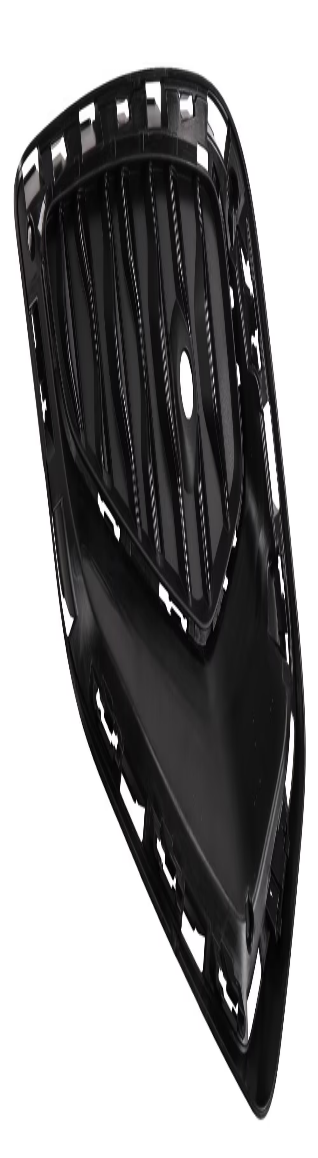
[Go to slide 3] (5, 664)
